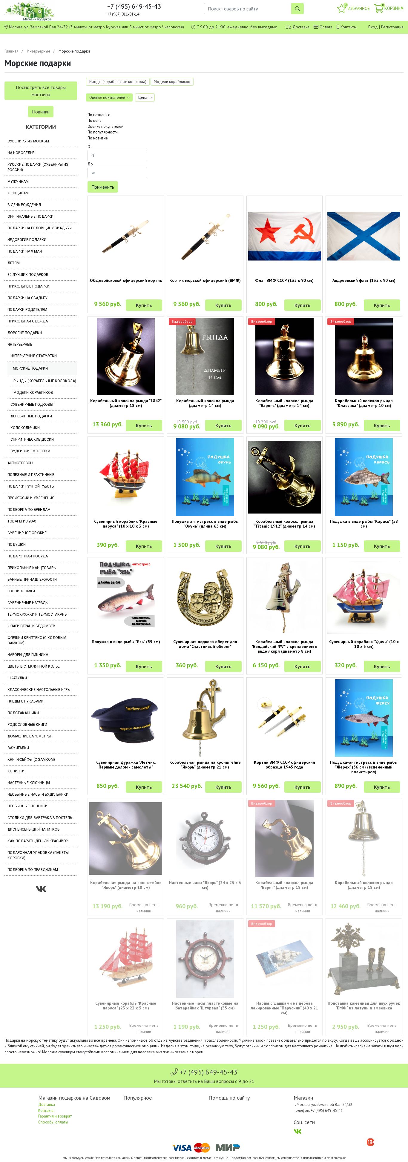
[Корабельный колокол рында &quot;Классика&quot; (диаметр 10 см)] (363, 357)
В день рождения (24, 205)
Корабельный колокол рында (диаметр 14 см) (205, 403)
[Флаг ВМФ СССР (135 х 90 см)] (284, 236)
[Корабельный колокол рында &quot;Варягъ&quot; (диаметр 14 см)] (284, 357)
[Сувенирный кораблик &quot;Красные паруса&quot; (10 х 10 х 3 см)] (125, 477)
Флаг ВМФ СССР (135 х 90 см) (284, 280)
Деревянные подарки (31, 416)
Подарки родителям (27, 310)
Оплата (326, 27)
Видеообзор (182, 321)
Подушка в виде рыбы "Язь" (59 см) (126, 641)
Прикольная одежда (27, 321)
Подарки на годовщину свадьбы (39, 228)
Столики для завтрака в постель (39, 818)
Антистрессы (20, 463)
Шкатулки (17, 678)
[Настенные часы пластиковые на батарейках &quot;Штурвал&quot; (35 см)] (205, 959)
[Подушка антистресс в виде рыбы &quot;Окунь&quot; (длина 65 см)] (205, 477)
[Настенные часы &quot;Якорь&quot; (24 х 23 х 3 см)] (205, 838)
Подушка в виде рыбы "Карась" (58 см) (364, 524)
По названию (99, 114)
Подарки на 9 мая (24, 251)
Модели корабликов (33, 393)
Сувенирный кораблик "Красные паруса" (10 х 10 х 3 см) (125, 524)
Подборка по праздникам (32, 870)
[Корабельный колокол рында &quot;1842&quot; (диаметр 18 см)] (125, 357)
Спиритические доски (32, 439)
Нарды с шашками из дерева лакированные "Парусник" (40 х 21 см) (284, 1007)
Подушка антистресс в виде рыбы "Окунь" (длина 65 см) (205, 524)
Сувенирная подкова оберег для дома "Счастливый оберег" (205, 644)
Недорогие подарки (26, 240)
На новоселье (20, 153)
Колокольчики (25, 428)
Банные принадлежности (32, 579)
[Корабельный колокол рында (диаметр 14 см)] (205, 357)
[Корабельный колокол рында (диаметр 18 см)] (363, 838)
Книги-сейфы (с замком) (31, 759)
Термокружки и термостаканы (37, 614)
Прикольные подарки (28, 286)
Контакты (348, 27)
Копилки (15, 771)
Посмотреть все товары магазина (41, 90)
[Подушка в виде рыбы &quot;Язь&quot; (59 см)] (125, 598)
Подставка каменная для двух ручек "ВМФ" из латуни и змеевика (364, 1005)
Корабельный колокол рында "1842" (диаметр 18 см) (126, 403)
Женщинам (18, 193)
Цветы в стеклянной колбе (33, 666)
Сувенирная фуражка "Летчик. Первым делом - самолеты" (126, 765)
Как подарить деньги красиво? (37, 841)
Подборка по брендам (28, 510)
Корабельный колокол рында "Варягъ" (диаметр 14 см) (284, 403)
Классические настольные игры (38, 690)
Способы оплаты (53, 1122)
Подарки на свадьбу (27, 298)
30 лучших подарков (27, 275)
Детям (13, 263)
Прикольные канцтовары (31, 568)
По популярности (103, 132)
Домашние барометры (29, 736)
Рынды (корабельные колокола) (44, 381)
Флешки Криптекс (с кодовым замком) (36, 640)
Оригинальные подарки (30, 216)
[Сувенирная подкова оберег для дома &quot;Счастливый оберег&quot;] (205, 598)
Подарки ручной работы (31, 486)
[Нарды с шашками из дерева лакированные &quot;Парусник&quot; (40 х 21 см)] (284, 959)
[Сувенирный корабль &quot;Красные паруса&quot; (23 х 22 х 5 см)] (125, 959)
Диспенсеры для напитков (33, 829)
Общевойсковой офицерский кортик (126, 280)
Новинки (41, 112)
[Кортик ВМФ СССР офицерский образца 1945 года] (284, 718)
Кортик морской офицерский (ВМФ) (205, 280)
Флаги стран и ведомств (31, 626)
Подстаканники (23, 713)
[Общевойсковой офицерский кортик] (125, 236)
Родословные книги (27, 725)
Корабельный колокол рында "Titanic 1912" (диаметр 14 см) (284, 524)
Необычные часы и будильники (37, 794)
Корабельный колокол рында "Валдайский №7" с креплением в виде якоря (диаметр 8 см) (284, 646)
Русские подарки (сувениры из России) (37, 167)
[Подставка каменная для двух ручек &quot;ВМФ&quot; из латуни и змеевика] (363, 959)
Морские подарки (30, 368)
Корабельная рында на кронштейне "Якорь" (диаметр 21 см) (205, 765)
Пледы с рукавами (25, 701)
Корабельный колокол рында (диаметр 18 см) (364, 885)
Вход (373, 27)
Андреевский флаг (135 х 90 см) (363, 280)
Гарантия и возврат (55, 1116)
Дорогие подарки (24, 333)
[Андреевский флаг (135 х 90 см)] (363, 236)
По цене (95, 120)
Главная (11, 51)
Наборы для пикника (27, 655)
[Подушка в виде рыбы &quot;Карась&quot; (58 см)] (363, 477)
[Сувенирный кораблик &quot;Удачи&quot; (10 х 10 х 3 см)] (363, 597)
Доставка (300, 27)
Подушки (16, 544)
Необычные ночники (27, 806)
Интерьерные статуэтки (33, 356)
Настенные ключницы (28, 783)
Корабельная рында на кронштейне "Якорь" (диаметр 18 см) (126, 885)
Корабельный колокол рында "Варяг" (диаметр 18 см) (284, 885)
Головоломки (21, 591)
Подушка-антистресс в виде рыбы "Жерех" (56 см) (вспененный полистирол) (364, 767)
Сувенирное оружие (27, 533)
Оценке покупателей (105, 126)
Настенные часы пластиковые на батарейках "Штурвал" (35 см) (205, 1005)
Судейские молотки (30, 451)
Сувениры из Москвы (28, 141)
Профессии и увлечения (30, 498)
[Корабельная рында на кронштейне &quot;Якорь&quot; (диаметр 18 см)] (125, 838)
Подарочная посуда (27, 556)
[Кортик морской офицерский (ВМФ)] (205, 236)
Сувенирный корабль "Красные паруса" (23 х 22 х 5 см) (125, 1005)
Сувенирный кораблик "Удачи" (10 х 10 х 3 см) (364, 644)
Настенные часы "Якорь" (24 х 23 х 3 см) (205, 885)
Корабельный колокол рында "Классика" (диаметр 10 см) (364, 403)
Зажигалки (18, 748)
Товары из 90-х (21, 521)
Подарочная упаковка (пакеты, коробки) (38, 855)
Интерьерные (38, 51)
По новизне (98, 138)
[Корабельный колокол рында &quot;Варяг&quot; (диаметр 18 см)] (284, 838)
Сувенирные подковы (31, 404)
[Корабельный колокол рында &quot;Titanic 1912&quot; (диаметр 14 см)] (284, 477)
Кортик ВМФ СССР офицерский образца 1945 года (284, 765)
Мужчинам (18, 181)
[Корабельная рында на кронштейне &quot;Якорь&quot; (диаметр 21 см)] (205, 718)
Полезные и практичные (30, 475)
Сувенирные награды (27, 603)
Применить (102, 187)
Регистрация (392, 27)
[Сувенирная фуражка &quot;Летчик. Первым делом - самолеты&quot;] (125, 718)
